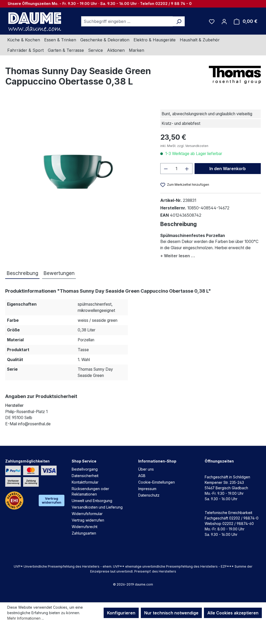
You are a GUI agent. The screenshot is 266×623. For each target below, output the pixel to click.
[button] (210, 255)
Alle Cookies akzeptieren (232, 612)
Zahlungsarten (84, 533)
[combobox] (127, 21)
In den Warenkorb (227, 168)
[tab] (22, 273)
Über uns (146, 469)
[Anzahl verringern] (165, 168)
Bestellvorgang (85, 469)
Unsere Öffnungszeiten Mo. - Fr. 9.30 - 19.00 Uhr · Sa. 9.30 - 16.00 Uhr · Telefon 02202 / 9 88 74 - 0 (100, 3)
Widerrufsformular (87, 513)
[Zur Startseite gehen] (34, 21)
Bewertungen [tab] (59, 273)
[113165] (77, 157)
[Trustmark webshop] (14, 500)
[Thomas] (235, 75)
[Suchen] (179, 21)
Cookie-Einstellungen (156, 482)
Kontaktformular (85, 482)
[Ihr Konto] (224, 21)
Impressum (147, 488)
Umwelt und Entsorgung (92, 500)
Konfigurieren (121, 612)
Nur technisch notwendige (171, 612)
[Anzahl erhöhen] (187, 168)
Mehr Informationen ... (25, 618)
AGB (141, 475)
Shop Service (84, 461)
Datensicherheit (85, 475)
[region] (77, 157)
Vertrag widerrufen (51, 500)
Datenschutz (148, 495)
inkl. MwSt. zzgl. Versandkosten (184, 146)
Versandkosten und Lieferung (97, 507)
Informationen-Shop (157, 461)
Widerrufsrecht (84, 526)
